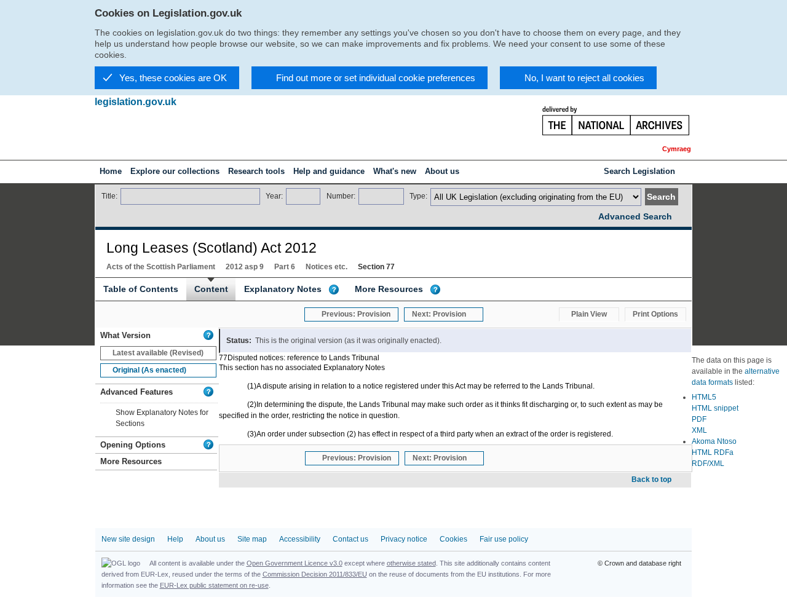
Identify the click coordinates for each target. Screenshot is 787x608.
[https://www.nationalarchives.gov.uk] (608, 122)
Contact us (350, 539)
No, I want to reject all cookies (584, 78)
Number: (340, 196)
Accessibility (299, 539)
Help (175, 539)
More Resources (389, 289)
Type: (418, 196)
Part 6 (284, 267)
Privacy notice (404, 539)
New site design (128, 539)
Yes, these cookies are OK (173, 78)
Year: (274, 196)
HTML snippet (715, 408)
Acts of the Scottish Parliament (160, 267)
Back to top (651, 479)
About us (210, 539)
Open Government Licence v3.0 (294, 563)
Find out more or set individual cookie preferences (375, 78)
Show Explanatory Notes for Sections (162, 418)
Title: (109, 196)
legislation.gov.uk (135, 102)
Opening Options (132, 444)
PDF (699, 419)
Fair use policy (504, 539)
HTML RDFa (713, 452)
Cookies (453, 539)
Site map (252, 539)
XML (699, 430)
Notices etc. (326, 267)
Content (211, 289)
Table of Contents (140, 289)
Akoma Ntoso (714, 441)
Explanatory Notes (283, 289)
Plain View (589, 314)
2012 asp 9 (245, 267)
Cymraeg (676, 148)
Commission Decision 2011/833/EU (315, 574)
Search (661, 197)
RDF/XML (708, 463)
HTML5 (704, 397)
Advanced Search (635, 216)
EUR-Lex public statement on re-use (214, 585)
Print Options (655, 314)
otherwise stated (411, 563)
